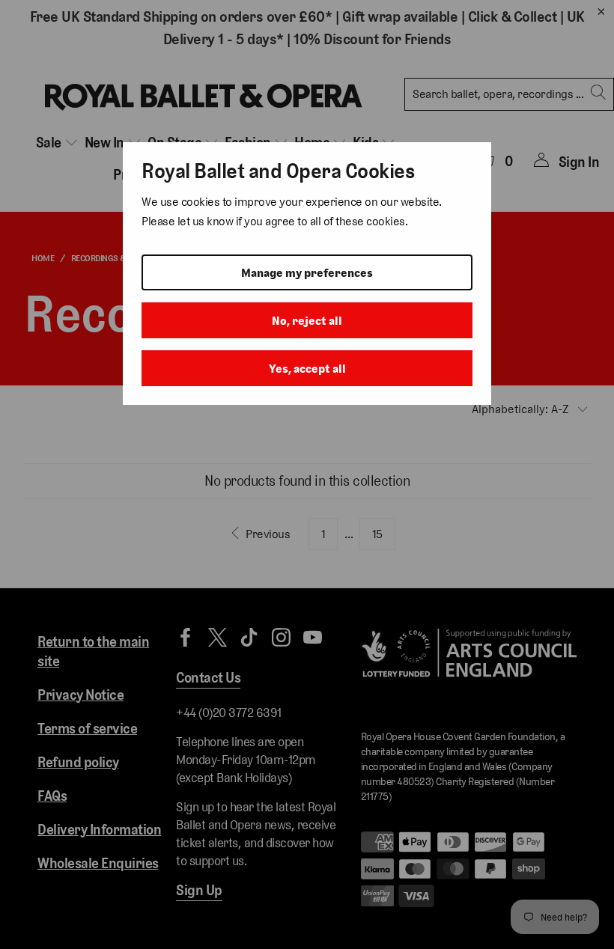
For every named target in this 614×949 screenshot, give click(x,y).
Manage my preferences (307, 273)
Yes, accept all (307, 368)
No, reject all (307, 321)
